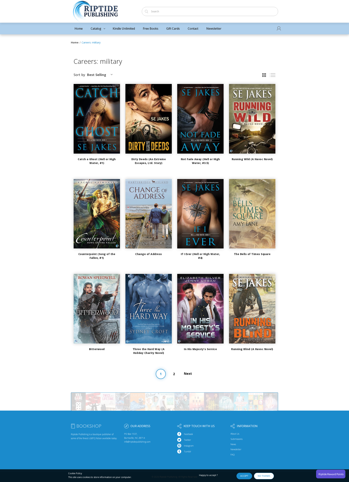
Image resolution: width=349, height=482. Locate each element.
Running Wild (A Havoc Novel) (252, 159)
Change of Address (148, 254)
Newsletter (235, 449)
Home (75, 42)
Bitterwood (97, 349)
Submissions (236, 439)
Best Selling (96, 75)
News (233, 444)
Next (188, 373)
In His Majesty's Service (200, 349)
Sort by (79, 75)
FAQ (232, 454)
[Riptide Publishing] (95, 10)
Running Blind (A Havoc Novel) (252, 349)
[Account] (279, 28)
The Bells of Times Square (252, 254)
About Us (234, 433)
